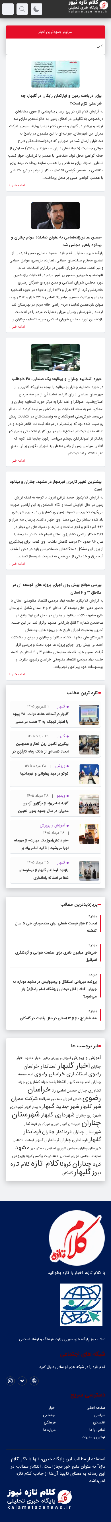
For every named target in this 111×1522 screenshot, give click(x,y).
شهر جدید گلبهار (60, 1106)
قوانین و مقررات (93, 1437)
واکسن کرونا (34, 1156)
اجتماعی (49, 1415)
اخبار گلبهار (74, 1066)
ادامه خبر (18, 185)
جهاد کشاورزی (37, 1082)
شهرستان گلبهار (70, 1124)
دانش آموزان (72, 1099)
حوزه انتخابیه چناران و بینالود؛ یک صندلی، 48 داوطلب (57, 379)
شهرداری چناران (88, 1115)
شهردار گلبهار (33, 1107)
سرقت (44, 1098)
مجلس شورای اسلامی (61, 1148)
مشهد (22, 1147)
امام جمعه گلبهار (78, 1082)
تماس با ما (97, 1430)
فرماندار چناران (56, 1132)
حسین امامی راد (64, 1090)
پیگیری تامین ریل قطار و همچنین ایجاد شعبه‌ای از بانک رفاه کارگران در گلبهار (41, 751)
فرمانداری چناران (74, 1140)
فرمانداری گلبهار (47, 1140)
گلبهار (82, 1172)
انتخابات (57, 1082)
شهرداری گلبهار (58, 1114)
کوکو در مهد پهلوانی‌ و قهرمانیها (44, 774)
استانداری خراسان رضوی (60, 1074)
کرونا (65, 1164)
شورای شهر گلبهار (48, 1124)
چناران (81, 1164)
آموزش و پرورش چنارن (57, 1058)
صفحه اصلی (96, 1408)
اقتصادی (99, 1422)
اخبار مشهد (33, 1058)
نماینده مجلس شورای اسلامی (80, 1156)
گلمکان (67, 1173)
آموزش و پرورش (86, 1057)
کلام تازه (45, 1163)
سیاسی (99, 1415)
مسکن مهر (37, 1148)
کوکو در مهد (93, 46)
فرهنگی (50, 1422)
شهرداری (17, 1107)
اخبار (52, 1408)
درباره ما (49, 1430)
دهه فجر (56, 1099)
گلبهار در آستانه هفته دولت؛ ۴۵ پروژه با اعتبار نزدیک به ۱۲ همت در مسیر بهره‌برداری (41, 721)
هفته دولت (51, 1156)
